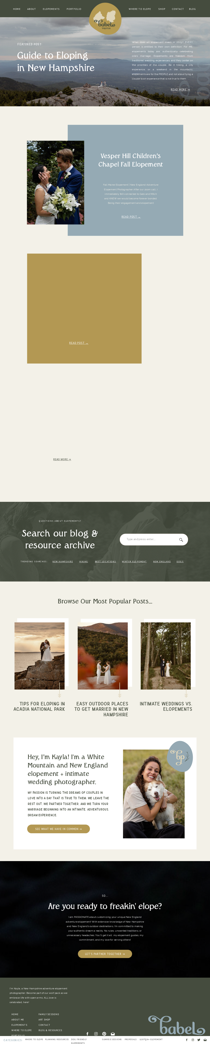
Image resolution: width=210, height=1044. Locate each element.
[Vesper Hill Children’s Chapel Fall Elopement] (55, 182)
